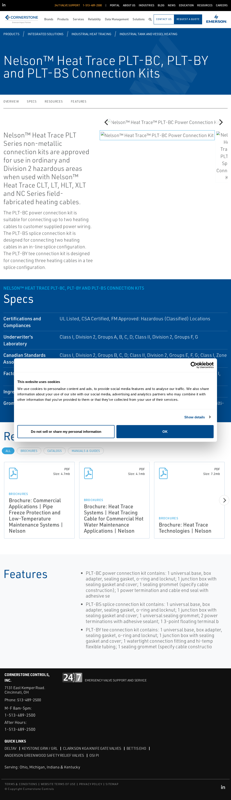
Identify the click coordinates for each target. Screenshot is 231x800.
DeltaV (10, 748)
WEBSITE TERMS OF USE (58, 784)
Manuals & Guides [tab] (86, 451)
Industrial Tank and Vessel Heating (148, 34)
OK (165, 431)
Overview (11, 101)
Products (11, 34)
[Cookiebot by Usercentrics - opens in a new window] (194, 365)
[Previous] (107, 122)
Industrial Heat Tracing (91, 34)
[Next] (220, 122)
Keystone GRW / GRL (40, 748)
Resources (54, 101)
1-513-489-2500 (20, 715)
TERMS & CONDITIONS (21, 784)
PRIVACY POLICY (90, 784)
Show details (194, 417)
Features (78, 101)
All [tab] (8, 451)
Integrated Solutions (45, 34)
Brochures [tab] (29, 451)
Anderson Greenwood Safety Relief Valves (44, 755)
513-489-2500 (29, 699)
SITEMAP (112, 784)
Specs (32, 101)
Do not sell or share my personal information (66, 431)
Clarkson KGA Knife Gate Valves (92, 748)
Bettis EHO (136, 748)
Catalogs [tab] (54, 451)
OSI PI (94, 755)
